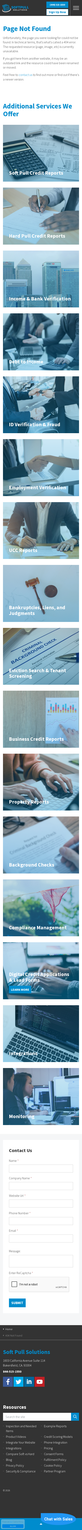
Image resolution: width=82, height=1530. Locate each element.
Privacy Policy (15, 1465)
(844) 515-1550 (57, 4)
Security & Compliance (21, 1471)
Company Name (20, 1178)
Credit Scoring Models (58, 1437)
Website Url (17, 1196)
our (11, 1521)
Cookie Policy (53, 1465)
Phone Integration (55, 1442)
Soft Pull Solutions (15, 8)
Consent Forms (53, 1454)
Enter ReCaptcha (21, 1273)
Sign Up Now (57, 12)
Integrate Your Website (20, 1442)
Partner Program (54, 1471)
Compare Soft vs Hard (20, 1454)
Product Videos (16, 1437)
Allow (13, 1526)
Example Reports (55, 1426)
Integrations (13, 1448)
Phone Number (20, 1213)
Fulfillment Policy (55, 1460)
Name (14, 1161)
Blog (9, 1460)
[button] (75, 1417)
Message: (15, 1251)
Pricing (48, 1448)
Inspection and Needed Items (21, 1428)
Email (13, 1231)
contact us (25, 75)
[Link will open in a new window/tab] (8, 1382)
